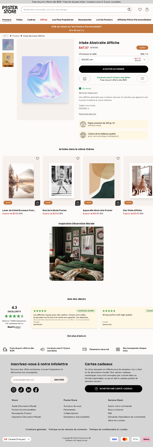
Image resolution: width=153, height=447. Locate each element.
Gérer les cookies (116, 420)
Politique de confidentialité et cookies (108, 429)
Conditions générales (36, 429)
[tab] (139, 10)
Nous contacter (115, 409)
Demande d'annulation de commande (126, 416)
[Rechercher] (129, 10)
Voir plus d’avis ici (76, 335)
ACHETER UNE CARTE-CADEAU (116, 388)
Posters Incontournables (24, 409)
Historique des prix (87, 114)
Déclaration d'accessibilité (76, 416)
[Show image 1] (8, 44)
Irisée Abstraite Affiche (34, 36)
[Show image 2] (8, 60)
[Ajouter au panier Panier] (37, 203)
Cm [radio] (142, 54)
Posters (16, 36)
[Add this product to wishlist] (142, 78)
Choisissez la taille (88, 54)
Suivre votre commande (120, 406)
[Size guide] (84, 78)
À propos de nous (72, 406)
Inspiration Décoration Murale (26, 416)
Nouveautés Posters (22, 413)
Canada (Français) (17, 439)
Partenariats (70, 409)
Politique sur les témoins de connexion (68, 429)
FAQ (110, 413)
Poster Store (83, 438)
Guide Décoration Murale (24, 406)
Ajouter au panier (113, 69)
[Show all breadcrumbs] (5, 35)
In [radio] (147, 54)
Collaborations (71, 413)
